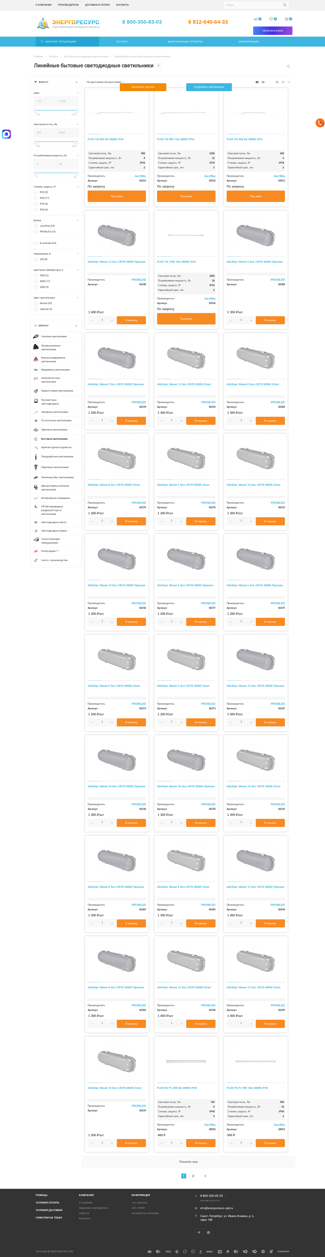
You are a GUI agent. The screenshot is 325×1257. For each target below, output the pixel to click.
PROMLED (139, 279)
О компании (85, 1202)
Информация (141, 1195)
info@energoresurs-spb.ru (216, 1208)
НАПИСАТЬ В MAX (273, 30)
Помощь (42, 1195)
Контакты (84, 1218)
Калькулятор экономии (145, 1213)
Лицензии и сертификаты (93, 1207)
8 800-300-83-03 (211, 1195)
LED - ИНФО (138, 1207)
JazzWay (140, 176)
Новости (84, 1213)
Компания (86, 1195)
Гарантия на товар (49, 1217)
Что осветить (140, 1202)
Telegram (199, 1232)
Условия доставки (49, 1210)
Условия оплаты (47, 1202)
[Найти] (284, 5)
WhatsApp (208, 1232)
